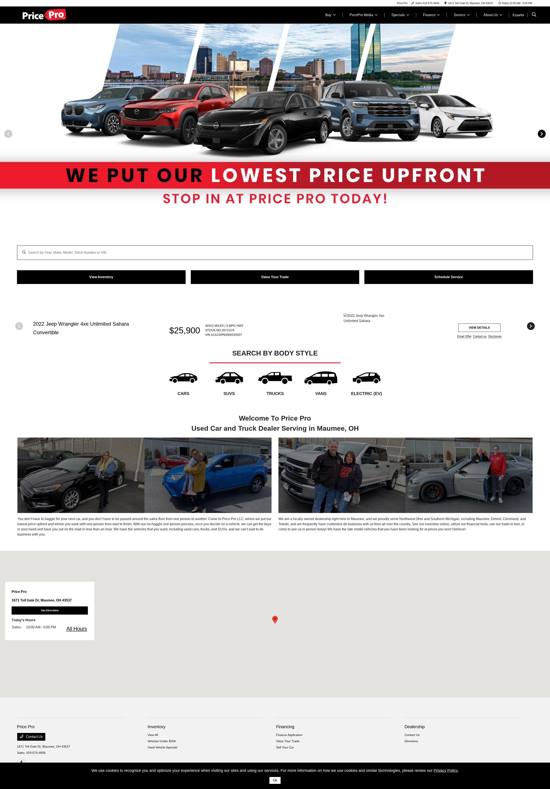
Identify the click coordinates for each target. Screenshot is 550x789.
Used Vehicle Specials (162, 747)
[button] (275, 620)
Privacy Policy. (446, 770)
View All (153, 735)
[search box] (275, 250)
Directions (411, 741)
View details (479, 327)
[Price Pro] (54, 15)
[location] (445, 3)
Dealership (415, 726)
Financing (285, 726)
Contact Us (34, 737)
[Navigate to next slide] (547, 133)
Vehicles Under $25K (162, 741)
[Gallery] (275, 134)
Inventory (156, 726)
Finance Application (289, 735)
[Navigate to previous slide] (3, 133)
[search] (534, 15)
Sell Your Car (285, 747)
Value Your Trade (287, 741)
